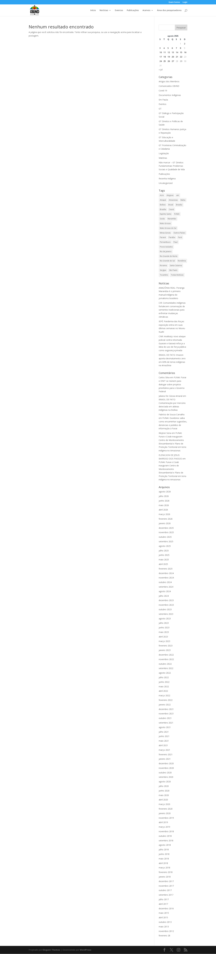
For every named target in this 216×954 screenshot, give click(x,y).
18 (164, 56)
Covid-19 (163, 90)
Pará (180, 237)
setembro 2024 (166, 586)
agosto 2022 (165, 672)
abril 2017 (163, 904)
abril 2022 (163, 690)
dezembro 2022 (166, 654)
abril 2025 (163, 564)
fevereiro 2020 (166, 808)
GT (160, 108)
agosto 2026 (165, 491)
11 (164, 52)
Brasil (170, 204)
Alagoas (170, 195)
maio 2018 (164, 858)
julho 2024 (164, 595)
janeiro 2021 (165, 758)
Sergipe (163, 270)
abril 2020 (163, 799)
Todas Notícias (177, 275)
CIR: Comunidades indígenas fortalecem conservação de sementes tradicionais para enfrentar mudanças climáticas (172, 309)
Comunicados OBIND (169, 86)
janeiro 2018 (165, 876)
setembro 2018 (166, 840)
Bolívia (162, 204)
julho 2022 (164, 677)
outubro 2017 (165, 890)
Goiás (162, 218)
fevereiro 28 (164, 935)
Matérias (163, 158)
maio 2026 (164, 505)
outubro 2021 (165, 718)
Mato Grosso (165, 223)
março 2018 (164, 867)
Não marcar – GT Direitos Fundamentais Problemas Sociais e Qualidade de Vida (172, 166)
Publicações (133, 10)
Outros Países (179, 233)
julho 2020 (164, 786)
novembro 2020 (166, 768)
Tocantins (164, 275)
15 (181, 52)
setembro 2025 (166, 541)
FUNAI (176, 214)
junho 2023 (164, 627)
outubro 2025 (165, 536)
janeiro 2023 (165, 650)
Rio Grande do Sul (167, 260)
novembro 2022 (166, 659)
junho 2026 (164, 500)
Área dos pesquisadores (169, 10)
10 (160, 52)
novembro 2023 (166, 604)
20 (173, 56)
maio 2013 (164, 926)
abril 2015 (163, 917)
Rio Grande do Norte (168, 256)
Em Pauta (163, 99)
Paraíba (172, 237)
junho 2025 (164, 555)
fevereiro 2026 (166, 518)
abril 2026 (163, 509)
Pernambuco (165, 242)
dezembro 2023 (166, 600)
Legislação (164, 153)
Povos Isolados (166, 247)
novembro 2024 (166, 577)
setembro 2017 (166, 894)
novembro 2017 (166, 885)
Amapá (163, 200)
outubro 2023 (165, 609)
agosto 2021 (165, 727)
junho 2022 (164, 682)
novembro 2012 (166, 931)
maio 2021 (164, 740)
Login (185, 2)
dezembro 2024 (166, 573)
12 (169, 52)
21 (177, 56)
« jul (161, 69)
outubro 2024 (165, 582)
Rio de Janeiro (165, 251)
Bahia (183, 200)
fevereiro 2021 (166, 754)
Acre (162, 195)
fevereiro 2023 (166, 645)
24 (160, 61)
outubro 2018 (165, 836)
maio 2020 (164, 795)
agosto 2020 (165, 781)
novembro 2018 (166, 831)
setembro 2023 (166, 614)
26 (169, 61)
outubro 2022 (165, 663)
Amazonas (173, 200)
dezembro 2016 (166, 908)
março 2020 (164, 804)
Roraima (163, 265)
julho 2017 (164, 899)
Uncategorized (166, 183)
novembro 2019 (166, 817)
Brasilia (179, 204)
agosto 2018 (165, 845)
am (177, 195)
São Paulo (173, 270)
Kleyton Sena (165, 433)
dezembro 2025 (166, 528)
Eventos (119, 10)
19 (169, 56)
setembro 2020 (166, 777)
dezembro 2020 (166, 763)
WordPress (85, 949)
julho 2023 (164, 623)
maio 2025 (164, 559)
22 (181, 56)
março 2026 (164, 514)
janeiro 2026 (165, 523)
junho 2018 (164, 854)
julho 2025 (164, 550)
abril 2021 (163, 745)
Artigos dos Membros (169, 81)
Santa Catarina (176, 265)
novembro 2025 (166, 532)
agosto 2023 (165, 618)
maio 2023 (164, 632)
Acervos (146, 10)
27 (173, 61)
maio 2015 (164, 912)
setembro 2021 (166, 722)
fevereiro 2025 (166, 568)
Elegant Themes (51, 949)
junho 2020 (164, 790)
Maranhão (172, 218)
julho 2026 (164, 496)
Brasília (163, 209)
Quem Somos (174, 2)
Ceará (171, 209)
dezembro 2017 (166, 881)
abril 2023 (163, 636)
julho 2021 (164, 731)
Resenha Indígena (167, 178)
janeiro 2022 (165, 704)
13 (173, 52)
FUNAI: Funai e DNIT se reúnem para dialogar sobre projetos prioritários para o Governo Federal (172, 384)
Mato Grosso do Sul (168, 228)
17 (160, 56)
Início (93, 10)
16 (185, 52)
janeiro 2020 (165, 813)
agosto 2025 (165, 546)
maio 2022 (164, 686)
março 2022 (164, 695)
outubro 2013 (165, 922)
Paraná (163, 237)
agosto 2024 (165, 591)
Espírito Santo (165, 214)
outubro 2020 (165, 772)
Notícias (104, 10)
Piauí (176, 242)
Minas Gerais (165, 233)
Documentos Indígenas (170, 95)
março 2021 (164, 749)
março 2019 (164, 826)
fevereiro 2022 (166, 700)
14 (177, 52)
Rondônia (182, 260)
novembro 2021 (166, 713)
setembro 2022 (166, 668)
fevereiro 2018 (166, 872)
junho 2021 (164, 736)
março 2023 (164, 641)
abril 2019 (163, 822)
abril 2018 (163, 863)
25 (164, 61)
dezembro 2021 (166, 709)
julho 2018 (164, 849)
